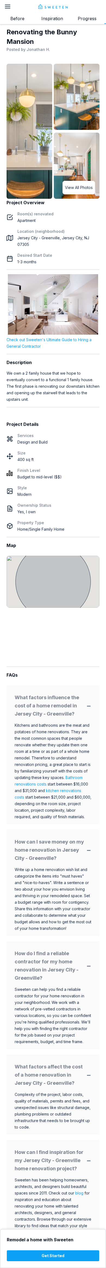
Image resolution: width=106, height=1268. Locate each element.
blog (79, 1193)
